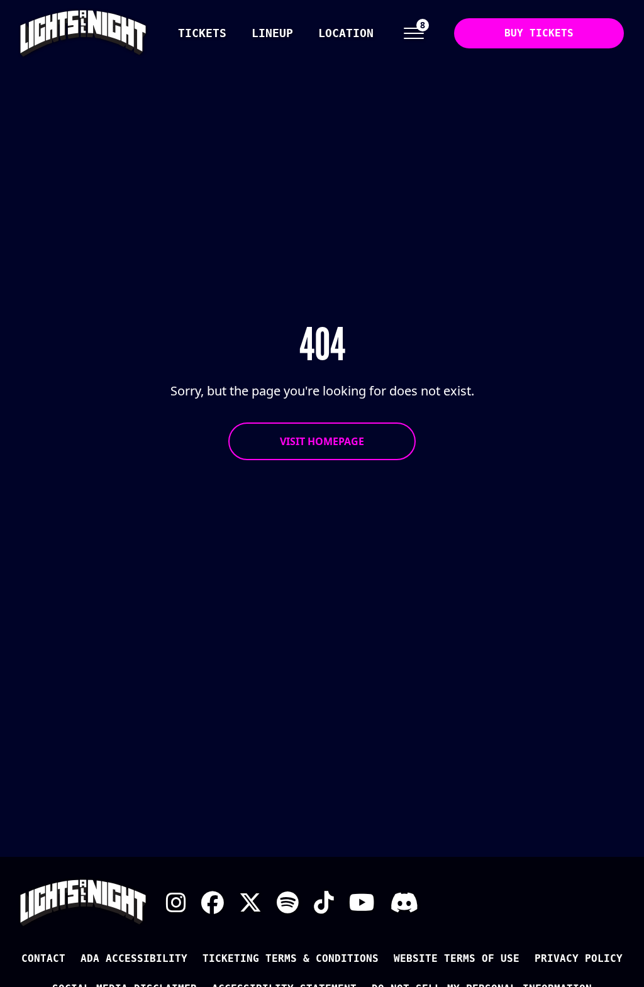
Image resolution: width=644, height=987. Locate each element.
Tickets (202, 33)
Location (346, 33)
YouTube (362, 902)
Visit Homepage (322, 441)
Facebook (212, 902)
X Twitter (250, 902)
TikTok (324, 902)
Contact (43, 958)
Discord (404, 902)
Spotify (288, 902)
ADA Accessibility (133, 958)
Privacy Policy (579, 958)
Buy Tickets (539, 33)
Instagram (176, 902)
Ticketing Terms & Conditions (291, 958)
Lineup (272, 33)
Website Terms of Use (456, 958)
